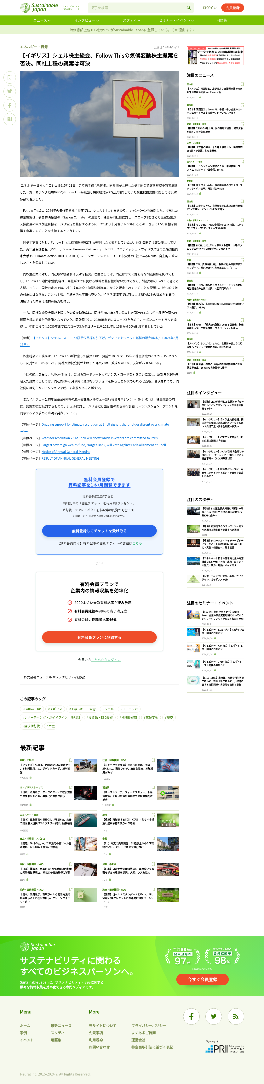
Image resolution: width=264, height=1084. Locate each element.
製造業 (105, 787)
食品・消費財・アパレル (32, 838)
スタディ (130, 20)
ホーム (25, 1025)
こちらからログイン (106, 659)
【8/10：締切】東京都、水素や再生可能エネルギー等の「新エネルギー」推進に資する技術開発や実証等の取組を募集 (223, 681)
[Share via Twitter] (9, 91)
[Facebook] (191, 1016)
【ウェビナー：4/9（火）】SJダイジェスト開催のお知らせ (222, 647)
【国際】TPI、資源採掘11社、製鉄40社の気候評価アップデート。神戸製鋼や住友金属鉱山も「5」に (214, 266)
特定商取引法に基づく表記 (152, 1046)
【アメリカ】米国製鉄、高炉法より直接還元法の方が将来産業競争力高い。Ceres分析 (214, 90)
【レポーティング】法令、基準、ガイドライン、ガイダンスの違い (222, 577)
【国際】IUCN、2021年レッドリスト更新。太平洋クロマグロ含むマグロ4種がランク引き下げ (214, 247)
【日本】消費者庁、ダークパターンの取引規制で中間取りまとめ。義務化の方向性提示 (46, 794)
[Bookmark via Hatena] (9, 119)
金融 (52, 726)
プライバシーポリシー (148, 1025)
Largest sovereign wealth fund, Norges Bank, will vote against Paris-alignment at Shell (104, 444)
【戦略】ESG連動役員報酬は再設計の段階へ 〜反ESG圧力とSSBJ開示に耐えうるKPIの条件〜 (222, 512)
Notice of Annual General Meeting (66, 451)
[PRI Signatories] (224, 1047)
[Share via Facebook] (9, 105)
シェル (109, 709)
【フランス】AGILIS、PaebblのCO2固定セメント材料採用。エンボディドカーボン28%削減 (45, 768)
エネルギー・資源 (34, 46)
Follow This (32, 709)
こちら (137, 543)
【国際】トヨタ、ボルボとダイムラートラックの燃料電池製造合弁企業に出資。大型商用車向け (214, 286)
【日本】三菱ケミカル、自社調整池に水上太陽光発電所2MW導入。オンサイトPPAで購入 (215, 207)
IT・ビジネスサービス (31, 787)
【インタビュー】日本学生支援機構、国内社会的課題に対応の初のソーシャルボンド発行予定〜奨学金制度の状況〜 (223, 423)
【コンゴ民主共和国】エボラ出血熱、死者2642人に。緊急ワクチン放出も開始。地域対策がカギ (127, 768)
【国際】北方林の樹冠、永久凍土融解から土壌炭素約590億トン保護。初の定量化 (215, 148)
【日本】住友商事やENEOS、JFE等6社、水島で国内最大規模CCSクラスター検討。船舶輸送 (46, 821)
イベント (27, 1039)
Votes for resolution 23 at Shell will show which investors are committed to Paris (100, 437)
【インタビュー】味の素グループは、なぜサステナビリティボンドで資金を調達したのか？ (222, 473)
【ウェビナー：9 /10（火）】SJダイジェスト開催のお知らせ (222, 663)
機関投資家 (129, 717)
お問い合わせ (99, 1046)
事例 (23, 1032)
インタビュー (84, 20)
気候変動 (152, 717)
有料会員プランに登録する (99, 637)
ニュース (40, 20)
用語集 (221, 20)
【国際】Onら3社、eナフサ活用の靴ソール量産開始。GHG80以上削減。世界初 (45, 845)
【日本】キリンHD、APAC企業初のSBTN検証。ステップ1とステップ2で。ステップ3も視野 (215, 226)
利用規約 (96, 1039)
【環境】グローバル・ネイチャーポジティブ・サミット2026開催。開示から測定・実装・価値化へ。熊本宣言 (223, 544)
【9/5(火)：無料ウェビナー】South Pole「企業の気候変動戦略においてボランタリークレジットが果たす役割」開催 (223, 615)
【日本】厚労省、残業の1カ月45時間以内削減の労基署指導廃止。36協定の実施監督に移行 (46, 870)
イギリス (56, 709)
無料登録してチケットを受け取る (99, 530)
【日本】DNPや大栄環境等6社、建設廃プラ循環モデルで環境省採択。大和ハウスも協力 (128, 870)
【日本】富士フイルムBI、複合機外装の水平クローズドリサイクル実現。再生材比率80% (214, 186)
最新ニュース (61, 1025)
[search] (189, 7)
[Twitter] (213, 1016)
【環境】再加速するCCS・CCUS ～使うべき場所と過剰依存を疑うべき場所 (128, 821)
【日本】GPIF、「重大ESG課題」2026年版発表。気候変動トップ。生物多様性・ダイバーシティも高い (215, 326)
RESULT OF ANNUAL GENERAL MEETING (70, 458)
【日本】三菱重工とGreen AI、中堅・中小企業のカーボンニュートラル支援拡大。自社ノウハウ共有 (215, 111)
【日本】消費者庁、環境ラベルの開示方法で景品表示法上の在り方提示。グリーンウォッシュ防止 (45, 898)
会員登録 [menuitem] (233, 7)
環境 (170, 717)
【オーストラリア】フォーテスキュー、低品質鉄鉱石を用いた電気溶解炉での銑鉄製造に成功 (127, 795)
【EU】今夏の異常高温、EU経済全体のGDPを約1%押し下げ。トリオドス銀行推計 (128, 845)
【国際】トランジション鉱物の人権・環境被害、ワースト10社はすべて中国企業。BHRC (215, 167)
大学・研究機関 (193, 142)
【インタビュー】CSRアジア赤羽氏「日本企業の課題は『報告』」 (222, 438)
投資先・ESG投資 (101, 717)
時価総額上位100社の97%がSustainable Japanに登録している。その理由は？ (131, 29)
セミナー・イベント (174, 20)
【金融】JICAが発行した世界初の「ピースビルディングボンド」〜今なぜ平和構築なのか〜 (223, 405)
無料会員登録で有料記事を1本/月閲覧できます (99, 482)
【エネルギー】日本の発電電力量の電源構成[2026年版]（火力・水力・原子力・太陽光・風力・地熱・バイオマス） (223, 562)
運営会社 (138, 1039)
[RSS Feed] (236, 1016)
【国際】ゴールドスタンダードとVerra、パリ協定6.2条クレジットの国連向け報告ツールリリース (128, 898)
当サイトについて (103, 1025)
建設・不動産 (27, 760)
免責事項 (96, 1032)
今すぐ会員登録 (202, 979)
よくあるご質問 (143, 1032)
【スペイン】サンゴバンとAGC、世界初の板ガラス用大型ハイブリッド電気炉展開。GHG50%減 (214, 345)
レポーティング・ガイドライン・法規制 (52, 717)
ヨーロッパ (130, 709)
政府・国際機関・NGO (114, 760)
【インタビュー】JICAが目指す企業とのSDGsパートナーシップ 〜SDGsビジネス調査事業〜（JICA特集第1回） (223, 455)
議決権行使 (32, 726)
